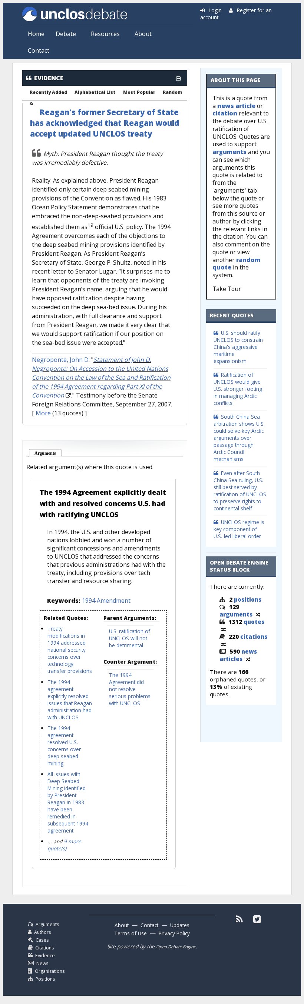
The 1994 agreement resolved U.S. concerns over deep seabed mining (64, 746)
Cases (42, 940)
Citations (44, 948)
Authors (42, 932)
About (143, 34)
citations (253, 636)
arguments (229, 152)
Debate (66, 34)
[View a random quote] (223, 629)
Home (36, 34)
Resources (105, 34)
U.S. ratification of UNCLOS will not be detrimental (129, 638)
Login (215, 10)
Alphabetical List (95, 92)
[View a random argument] (258, 614)
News (42, 963)
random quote (236, 264)
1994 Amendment (106, 600)
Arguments (48, 453)
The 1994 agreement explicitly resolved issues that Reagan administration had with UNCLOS (69, 699)
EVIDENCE (48, 78)
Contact (38, 50)
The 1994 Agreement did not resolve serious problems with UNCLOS (130, 689)
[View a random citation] (223, 644)
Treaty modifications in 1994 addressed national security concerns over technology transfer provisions (69, 649)
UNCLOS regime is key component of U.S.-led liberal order (239, 529)
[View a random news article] (248, 659)
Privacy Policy (174, 933)
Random (172, 92)
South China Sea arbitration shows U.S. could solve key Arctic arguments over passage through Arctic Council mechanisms (239, 437)
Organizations (50, 971)
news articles (238, 655)
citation (224, 113)
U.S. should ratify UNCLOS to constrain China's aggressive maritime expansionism (238, 346)
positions (247, 599)
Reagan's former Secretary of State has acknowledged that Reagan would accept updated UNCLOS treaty (104, 123)
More (43, 413)
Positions (45, 979)
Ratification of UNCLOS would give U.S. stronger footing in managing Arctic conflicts (238, 388)
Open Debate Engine (176, 946)
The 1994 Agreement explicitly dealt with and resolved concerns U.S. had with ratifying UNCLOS (103, 503)
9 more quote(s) (64, 845)
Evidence (45, 955)
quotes (254, 621)
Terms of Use (130, 933)
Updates (179, 925)
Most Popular (139, 92)
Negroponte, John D (60, 360)
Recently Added (48, 92)
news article (236, 106)
